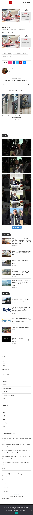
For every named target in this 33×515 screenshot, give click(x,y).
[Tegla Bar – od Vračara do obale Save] (6, 330)
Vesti (4, 426)
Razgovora (6, 491)
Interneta (6, 487)
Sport (4, 412)
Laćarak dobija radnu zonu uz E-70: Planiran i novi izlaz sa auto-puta (21, 262)
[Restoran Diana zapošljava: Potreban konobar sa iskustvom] (16, 104)
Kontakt (3, 363)
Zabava (4, 429)
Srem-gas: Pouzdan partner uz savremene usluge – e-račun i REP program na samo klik (21, 320)
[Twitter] (23, 2)
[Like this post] (10, 62)
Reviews (5, 409)
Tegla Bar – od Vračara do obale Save (20, 328)
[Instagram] (25, 2)
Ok (17, 512)
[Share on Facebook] (14, 62)
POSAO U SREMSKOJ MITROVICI (20, 53)
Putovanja (5, 405)
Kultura (4, 384)
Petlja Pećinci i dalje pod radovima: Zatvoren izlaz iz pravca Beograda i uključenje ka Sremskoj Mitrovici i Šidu (21, 283)
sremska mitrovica (7, 56)
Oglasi (4, 398)
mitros (4, 53)
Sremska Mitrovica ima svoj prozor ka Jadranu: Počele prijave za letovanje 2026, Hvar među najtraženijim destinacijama (21, 310)
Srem (4, 419)
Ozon (8, 29)
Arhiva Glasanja (5, 498)
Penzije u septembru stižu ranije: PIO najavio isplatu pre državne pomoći (21, 252)
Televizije (6, 480)
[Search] (31, 2)
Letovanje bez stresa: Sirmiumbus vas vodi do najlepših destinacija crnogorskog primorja (21, 299)
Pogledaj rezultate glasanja (16, 496)
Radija (5, 484)
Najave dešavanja (7, 388)
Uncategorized (6, 423)
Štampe (6, 476)
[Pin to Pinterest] (20, 62)
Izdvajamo (5, 378)
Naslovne (5, 391)
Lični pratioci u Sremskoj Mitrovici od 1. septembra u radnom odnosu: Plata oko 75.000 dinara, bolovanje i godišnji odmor (21, 241)
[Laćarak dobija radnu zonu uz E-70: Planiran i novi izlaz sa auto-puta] (6, 263)
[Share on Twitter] (17, 62)
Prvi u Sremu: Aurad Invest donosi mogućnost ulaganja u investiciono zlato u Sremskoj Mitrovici (21, 339)
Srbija (4, 416)
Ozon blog (5, 402)
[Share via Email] (24, 62)
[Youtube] (27, 2)
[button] (3, 108)
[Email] (29, 2)
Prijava (3, 365)
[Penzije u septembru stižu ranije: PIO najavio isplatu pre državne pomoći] (6, 253)
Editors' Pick (6, 374)
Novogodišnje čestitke (8, 395)
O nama (3, 361)
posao (9, 53)
